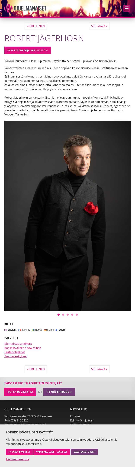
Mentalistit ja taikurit (18, 344)
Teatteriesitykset (15, 356)
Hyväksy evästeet (19, 451)
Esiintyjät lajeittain (82, 420)
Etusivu (75, 416)
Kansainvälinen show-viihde (22, 348)
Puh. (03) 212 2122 (16, 420)
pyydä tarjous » (59, 392)
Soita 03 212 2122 (20, 392)
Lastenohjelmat (14, 352)
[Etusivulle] (25, 8)
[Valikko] (126, 8)
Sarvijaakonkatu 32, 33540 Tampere (28, 416)
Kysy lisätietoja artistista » (27, 50)
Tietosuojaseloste (17, 459)
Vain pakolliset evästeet (52, 451)
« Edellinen (36, 26)
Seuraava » (99, 26)
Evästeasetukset (84, 451)
